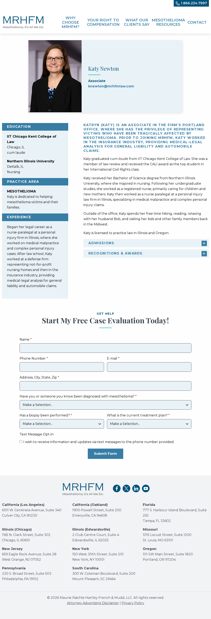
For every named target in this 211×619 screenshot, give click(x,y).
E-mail (112, 358)
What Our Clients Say (136, 22)
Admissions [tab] (101, 243)
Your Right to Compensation (103, 22)
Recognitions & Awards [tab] (115, 253)
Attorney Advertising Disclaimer (93, 603)
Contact (197, 22)
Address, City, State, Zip (38, 377)
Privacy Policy (133, 603)
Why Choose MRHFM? (70, 22)
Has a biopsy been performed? (45, 415)
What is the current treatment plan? (137, 415)
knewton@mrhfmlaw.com (111, 86)
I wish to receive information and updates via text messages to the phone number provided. (98, 442)
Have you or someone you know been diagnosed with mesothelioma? (77, 396)
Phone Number (33, 358)
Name (24, 339)
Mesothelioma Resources (168, 22)
